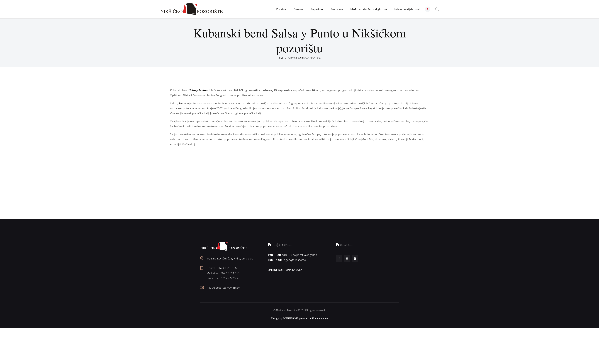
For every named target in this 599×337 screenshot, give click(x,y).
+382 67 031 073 (229, 273)
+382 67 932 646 (230, 278)
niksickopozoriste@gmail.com (223, 287)
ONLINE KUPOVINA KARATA (285, 270)
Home (280, 57)
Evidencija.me (320, 318)
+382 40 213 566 (226, 268)
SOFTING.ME (290, 318)
